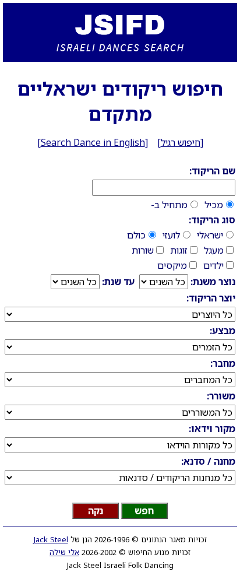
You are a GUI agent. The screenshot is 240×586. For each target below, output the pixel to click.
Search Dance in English (93, 142)
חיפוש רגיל (180, 142)
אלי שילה (64, 552)
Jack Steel (51, 539)
